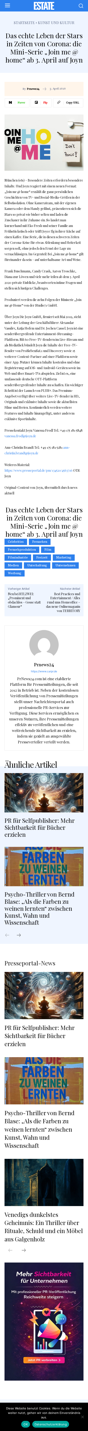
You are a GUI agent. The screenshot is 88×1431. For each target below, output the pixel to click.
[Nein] (82, 1417)
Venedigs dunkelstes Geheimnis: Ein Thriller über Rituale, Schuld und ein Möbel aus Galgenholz (44, 1227)
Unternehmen (65, 565)
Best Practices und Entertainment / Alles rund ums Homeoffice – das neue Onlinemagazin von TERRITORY (63, 602)
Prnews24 (33, 89)
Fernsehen (39, 542)
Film (47, 550)
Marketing (63, 558)
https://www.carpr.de (44, 671)
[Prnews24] (44, 644)
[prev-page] (9, 935)
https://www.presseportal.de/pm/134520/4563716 (38, 470)
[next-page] (21, 935)
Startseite (24, 22)
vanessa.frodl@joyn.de (20, 436)
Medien (13, 565)
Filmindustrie (18, 558)
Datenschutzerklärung (51, 1424)
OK (25, 1424)
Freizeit (42, 558)
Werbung (14, 573)
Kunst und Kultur (56, 22)
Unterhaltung (37, 565)
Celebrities (16, 542)
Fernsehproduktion (22, 550)
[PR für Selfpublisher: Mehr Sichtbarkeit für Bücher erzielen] (44, 792)
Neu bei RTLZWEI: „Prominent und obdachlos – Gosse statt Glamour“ (24, 600)
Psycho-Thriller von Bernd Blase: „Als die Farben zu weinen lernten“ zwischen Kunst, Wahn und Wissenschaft (39, 908)
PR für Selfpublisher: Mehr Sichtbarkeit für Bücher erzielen (40, 827)
